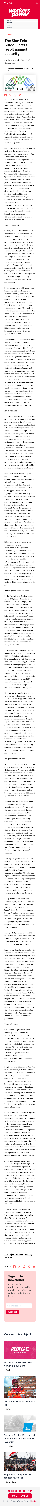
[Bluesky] (34, 1266)
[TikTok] (27, 1491)
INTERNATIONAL (9, 22)
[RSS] (31, 1491)
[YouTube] (24, 1491)
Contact (34, 1501)
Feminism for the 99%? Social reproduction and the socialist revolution (19, 1438)
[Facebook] (5, 95)
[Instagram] (12, 1491)
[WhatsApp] (15, 95)
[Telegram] (20, 95)
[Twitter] (16, 1491)
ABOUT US (9, 20)
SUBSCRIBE (12, 1312)
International (17, 1255)
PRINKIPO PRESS (10, 27)
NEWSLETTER (9, 25)
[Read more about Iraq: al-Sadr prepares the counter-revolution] (20, 1461)
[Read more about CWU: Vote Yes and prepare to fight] (20, 1386)
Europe (8, 35)
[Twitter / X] (10, 95)
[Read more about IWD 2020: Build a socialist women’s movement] (20, 1350)
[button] (37, 3)
